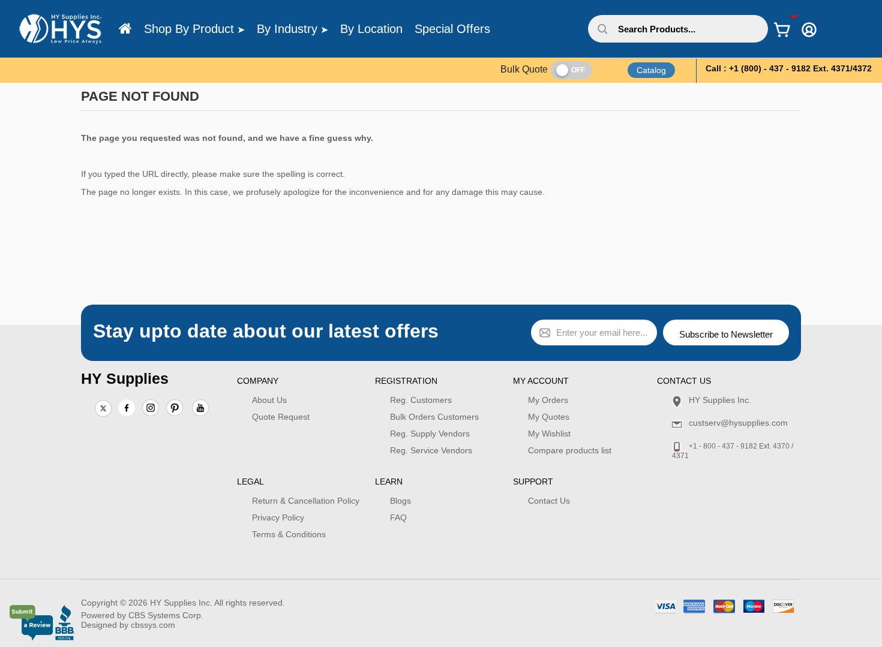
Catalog (651, 70)
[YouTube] (200, 409)
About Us (269, 400)
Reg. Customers (421, 400)
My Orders (548, 400)
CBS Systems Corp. (165, 615)
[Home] (125, 28)
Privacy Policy (278, 517)
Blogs (400, 500)
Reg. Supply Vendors (430, 433)
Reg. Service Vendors (431, 450)
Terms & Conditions (289, 534)
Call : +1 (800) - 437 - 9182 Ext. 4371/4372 (789, 68)
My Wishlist (549, 433)
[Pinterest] (174, 409)
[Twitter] (103, 409)
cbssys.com (153, 625)
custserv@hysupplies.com (738, 423)
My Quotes (548, 417)
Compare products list (569, 450)
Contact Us (549, 500)
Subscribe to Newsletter (726, 334)
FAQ (398, 517)
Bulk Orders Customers (434, 417)
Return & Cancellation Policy (305, 500)
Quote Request (281, 417)
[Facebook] (126, 407)
